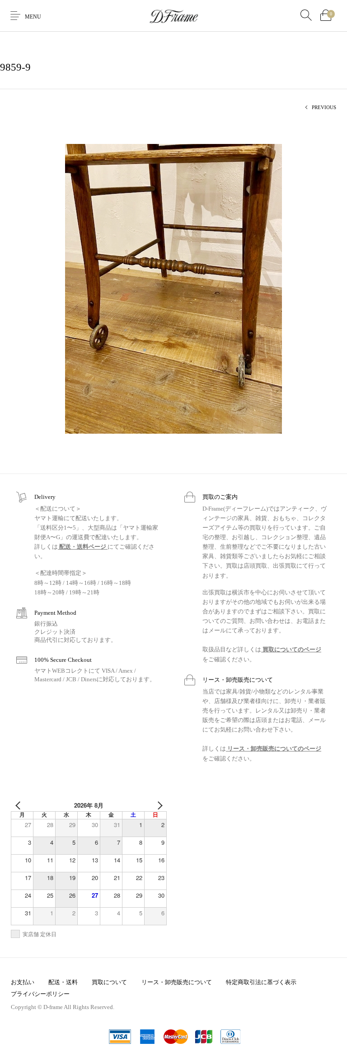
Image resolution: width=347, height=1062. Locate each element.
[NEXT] (158, 805)
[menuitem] (22, 982)
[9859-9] (173, 288)
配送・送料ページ (83, 546)
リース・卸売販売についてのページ (273, 748)
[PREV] (19, 805)
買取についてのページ (291, 649)
